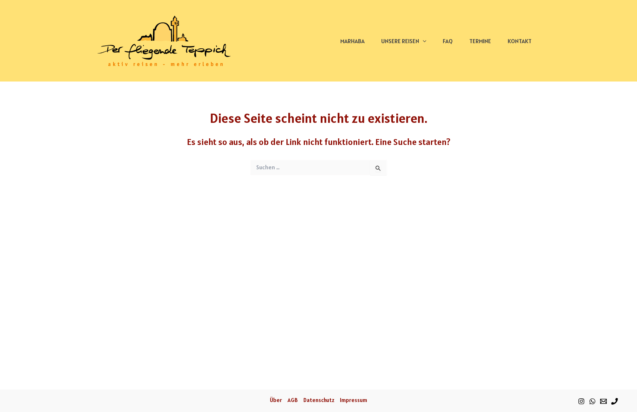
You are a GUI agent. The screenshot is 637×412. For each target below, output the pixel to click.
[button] (423, 40)
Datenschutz (318, 400)
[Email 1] (603, 401)
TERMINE (480, 41)
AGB (293, 400)
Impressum (353, 400)
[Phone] (614, 401)
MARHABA (352, 41)
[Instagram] (581, 401)
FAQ (448, 41)
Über (276, 400)
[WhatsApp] (592, 401)
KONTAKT (520, 41)
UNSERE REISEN (400, 41)
